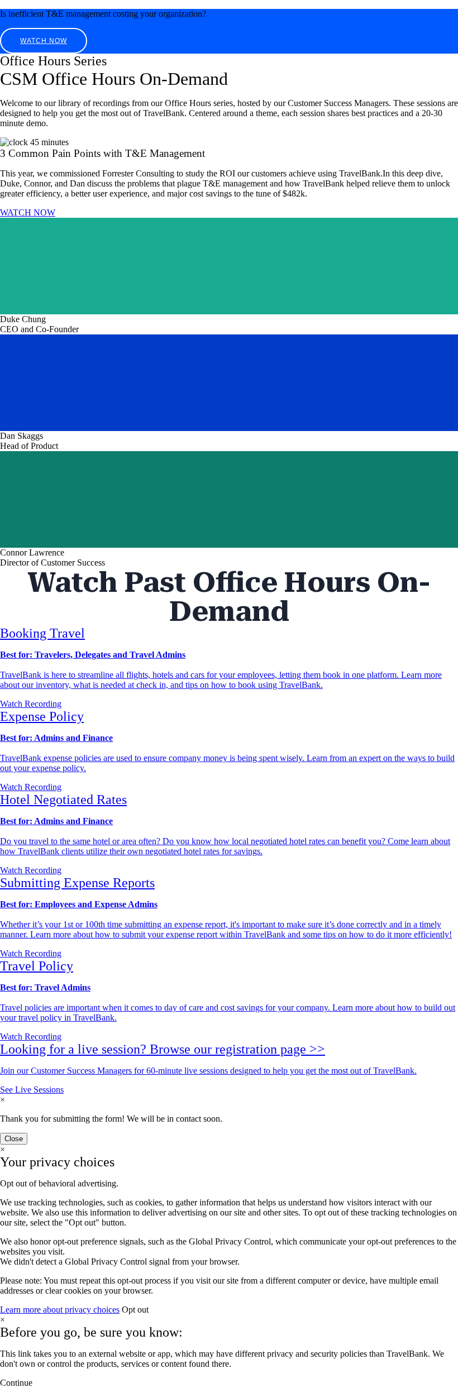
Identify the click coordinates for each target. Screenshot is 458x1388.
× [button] (2, 1319)
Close (13, 1139)
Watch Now (43, 41)
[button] (16, 1382)
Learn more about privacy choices (60, 1309)
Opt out (135, 1309)
